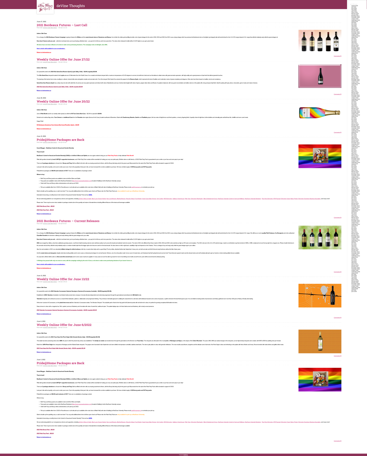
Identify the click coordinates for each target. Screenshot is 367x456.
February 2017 (355, 156)
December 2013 (355, 206)
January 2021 (354, 94)
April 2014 (354, 200)
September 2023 (355, 52)
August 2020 (354, 100)
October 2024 (354, 34)
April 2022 (354, 74)
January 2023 (354, 62)
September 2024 (355, 36)
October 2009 (354, 270)
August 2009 (354, 273)
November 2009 (355, 269)
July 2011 (353, 242)
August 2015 (354, 179)
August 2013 (354, 211)
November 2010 (355, 253)
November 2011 (355, 237)
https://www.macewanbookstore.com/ (82, 181)
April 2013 (354, 215)
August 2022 (354, 69)
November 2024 (355, 33)
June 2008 (354, 291)
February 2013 (355, 217)
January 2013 (354, 219)
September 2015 (355, 178)
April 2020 (354, 106)
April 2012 (354, 231)
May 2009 (354, 277)
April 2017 (354, 153)
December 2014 (355, 190)
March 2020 (354, 107)
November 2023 (355, 49)
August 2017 (354, 148)
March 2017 (354, 154)
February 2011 (355, 249)
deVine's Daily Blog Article (50, 27)
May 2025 (354, 25)
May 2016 (354, 167)
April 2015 (354, 184)
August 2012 (354, 225)
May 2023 (354, 57)
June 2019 (354, 119)
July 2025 (353, 22)
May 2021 (354, 88)
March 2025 (354, 28)
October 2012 (354, 223)
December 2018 (355, 127)
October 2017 (354, 145)
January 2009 (354, 282)
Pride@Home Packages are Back (60, 140)
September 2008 (355, 287)
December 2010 (355, 252)
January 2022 (354, 78)
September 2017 (355, 146)
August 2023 (354, 53)
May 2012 (354, 229)
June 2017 (354, 150)
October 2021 (354, 82)
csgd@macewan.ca (136, 187)
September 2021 (355, 83)
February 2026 (355, 13)
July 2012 (353, 227)
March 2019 (354, 123)
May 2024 (354, 41)
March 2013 (354, 216)
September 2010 (355, 256)
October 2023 (354, 50)
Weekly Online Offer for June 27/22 (63, 59)
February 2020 (355, 108)
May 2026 (354, 9)
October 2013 (354, 208)
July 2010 (353, 258)
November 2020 (355, 96)
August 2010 (354, 257)
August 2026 (354, 5)
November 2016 (355, 159)
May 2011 (353, 245)
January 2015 (354, 188)
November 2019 (355, 112)
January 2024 (354, 46)
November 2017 (355, 144)
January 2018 (354, 141)
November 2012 (355, 221)
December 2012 (355, 220)
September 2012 (355, 224)
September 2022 (355, 67)
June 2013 (354, 212)
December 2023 (355, 48)
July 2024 (353, 38)
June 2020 (354, 103)
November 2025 (355, 17)
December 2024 (355, 32)
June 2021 (354, 87)
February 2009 (355, 281)
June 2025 (354, 24)
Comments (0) (337, 56)
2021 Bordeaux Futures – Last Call (62, 25)
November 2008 (355, 285)
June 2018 (354, 134)
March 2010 (354, 264)
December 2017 (355, 142)
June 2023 (354, 55)
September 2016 (355, 162)
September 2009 (355, 271)
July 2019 (353, 117)
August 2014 (354, 195)
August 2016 (354, 163)
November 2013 (355, 207)
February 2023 (355, 61)
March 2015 (354, 186)
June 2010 (354, 260)
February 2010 (355, 265)
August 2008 (354, 289)
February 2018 (355, 140)
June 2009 (354, 275)
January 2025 (354, 30)
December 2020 (355, 95)
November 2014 (355, 191)
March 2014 (354, 202)
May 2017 (354, 152)
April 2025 (354, 26)
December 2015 (355, 174)
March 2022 (354, 75)
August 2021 (354, 84)
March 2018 (354, 138)
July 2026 (353, 7)
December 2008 (355, 283)
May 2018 (354, 136)
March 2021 (354, 91)
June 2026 (354, 8)
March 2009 (354, 279)
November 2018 (355, 128)
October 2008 (354, 286)
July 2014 (353, 196)
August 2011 (354, 241)
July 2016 (353, 165)
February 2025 (355, 29)
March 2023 (354, 59)
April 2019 (354, 121)
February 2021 (355, 92)
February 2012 (355, 233)
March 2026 (354, 12)
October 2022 (354, 66)
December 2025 (355, 16)
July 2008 (353, 290)
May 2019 (354, 120)
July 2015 (353, 181)
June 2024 (354, 40)
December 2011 (355, 236)
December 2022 (355, 63)
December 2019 (355, 111)
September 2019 (355, 115)
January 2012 (354, 235)
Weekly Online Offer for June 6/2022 (64, 325)
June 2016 (354, 166)
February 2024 (355, 45)
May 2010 (354, 261)
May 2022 (354, 73)
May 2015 (354, 183)
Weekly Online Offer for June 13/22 (63, 279)
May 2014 (354, 199)
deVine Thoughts (45, 7)
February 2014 (355, 203)
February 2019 (355, 124)
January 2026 (354, 15)
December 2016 (355, 158)
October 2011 (354, 239)
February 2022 (355, 77)
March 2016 (354, 170)
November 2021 (355, 80)
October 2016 (354, 161)
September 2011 (355, 240)
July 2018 (353, 133)
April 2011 (354, 246)
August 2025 (354, 21)
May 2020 (354, 104)
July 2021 (353, 86)
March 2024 (354, 44)
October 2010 (354, 254)
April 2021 (354, 90)
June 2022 (354, 71)
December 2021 (355, 79)
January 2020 (354, 109)
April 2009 (354, 278)
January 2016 (354, 173)
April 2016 (354, 169)
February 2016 (355, 171)
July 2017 (353, 149)
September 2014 (355, 194)
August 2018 (354, 132)
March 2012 (354, 232)
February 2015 (355, 187)
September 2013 (355, 210)
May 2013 (354, 213)
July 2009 (353, 274)
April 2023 (354, 58)
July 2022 (353, 70)
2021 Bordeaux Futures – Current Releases (68, 221)
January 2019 (354, 125)
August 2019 (354, 116)
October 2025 (354, 19)
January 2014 (354, 204)
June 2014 (354, 198)
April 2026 (354, 11)
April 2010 (354, 262)
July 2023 (353, 54)
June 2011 (354, 244)
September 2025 (355, 20)
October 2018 (354, 129)
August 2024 (354, 37)
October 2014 (354, 192)
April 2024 (354, 42)
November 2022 (355, 65)
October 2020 (354, 98)
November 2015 (355, 175)
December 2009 (355, 268)
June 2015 (354, 182)
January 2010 (354, 266)
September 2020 (355, 99)
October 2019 (354, 113)
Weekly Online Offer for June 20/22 (63, 101)
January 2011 (354, 250)
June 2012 (354, 228)
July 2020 (353, 102)
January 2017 (354, 157)
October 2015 (354, 177)
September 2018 (355, 131)
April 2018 (354, 137)
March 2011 (354, 248)
